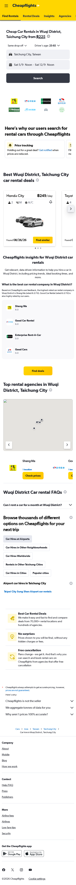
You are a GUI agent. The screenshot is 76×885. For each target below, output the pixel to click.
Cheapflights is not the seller (23, 701)
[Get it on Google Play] (12, 853)
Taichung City (50, 729)
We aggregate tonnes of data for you (28, 707)
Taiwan (36, 729)
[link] (38, 370)
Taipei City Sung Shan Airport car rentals (27, 591)
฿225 (40, 36)
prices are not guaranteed (17, 690)
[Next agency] (67, 445)
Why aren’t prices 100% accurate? (27, 714)
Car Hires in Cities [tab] (16, 572)
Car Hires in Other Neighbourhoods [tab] (26, 547)
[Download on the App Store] (34, 853)
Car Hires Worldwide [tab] (18, 555)
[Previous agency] (9, 445)
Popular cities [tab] (41, 572)
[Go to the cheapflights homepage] (26, 6)
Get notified (45, 150)
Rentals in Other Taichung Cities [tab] (24, 564)
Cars (17, 729)
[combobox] (17, 45)
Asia (26, 729)
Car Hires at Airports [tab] (18, 538)
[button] (6, 6)
